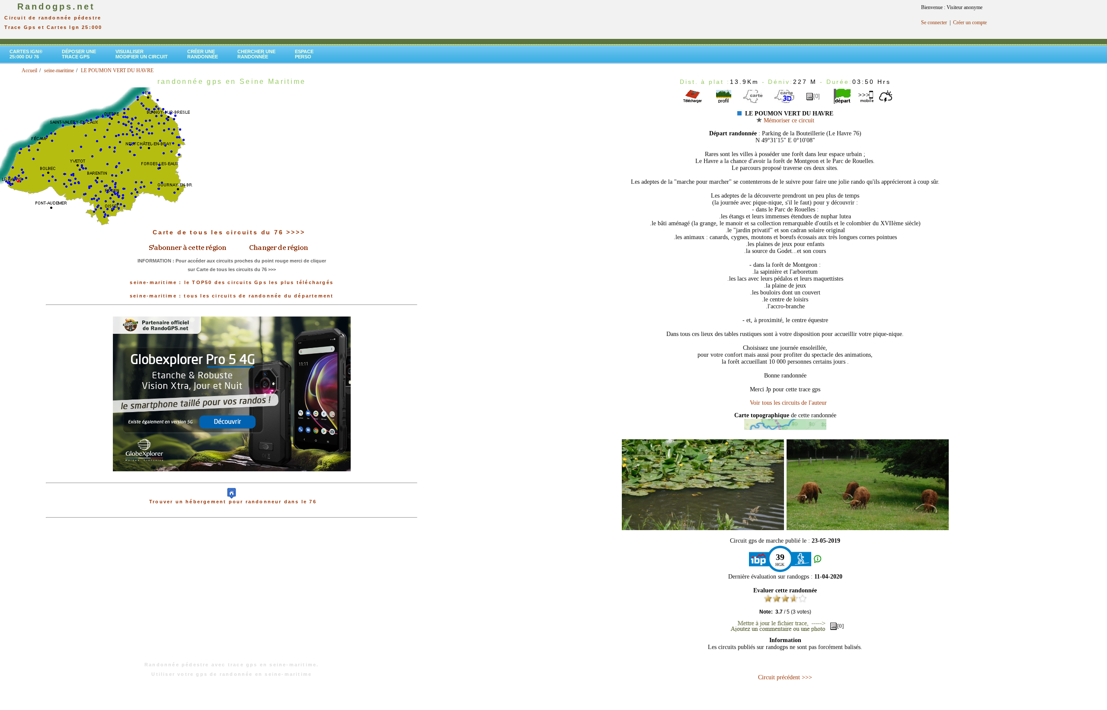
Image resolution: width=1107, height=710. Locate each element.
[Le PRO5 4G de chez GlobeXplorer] (232, 478)
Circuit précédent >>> (785, 677)
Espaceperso (304, 54)
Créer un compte (970, 22)
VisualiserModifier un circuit (141, 54)
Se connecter (934, 22)
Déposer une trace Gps (79, 54)
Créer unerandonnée (202, 54)
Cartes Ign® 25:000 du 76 (26, 54)
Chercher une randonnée (256, 54)
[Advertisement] (231, 594)
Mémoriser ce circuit (788, 120)
